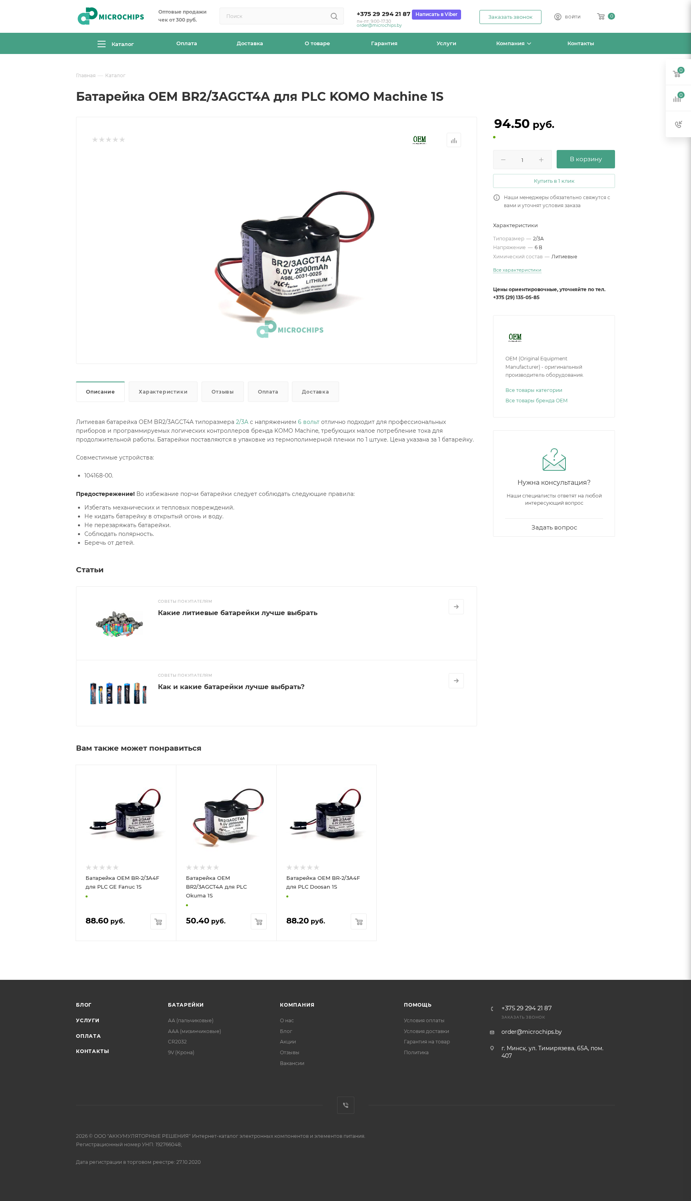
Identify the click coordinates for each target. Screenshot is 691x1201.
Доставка (315, 392)
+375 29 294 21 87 (383, 14)
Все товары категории (533, 390)
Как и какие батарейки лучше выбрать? (231, 687)
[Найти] (334, 16)
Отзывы (223, 392)
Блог (84, 1005)
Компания (297, 1005)
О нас (287, 1020)
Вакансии (292, 1063)
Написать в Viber (436, 14)
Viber (345, 1105)
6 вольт (309, 422)
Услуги (88, 1020)
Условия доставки (426, 1031)
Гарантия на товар (427, 1042)
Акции (288, 1042)
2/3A (242, 422)
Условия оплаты (424, 1020)
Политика (416, 1052)
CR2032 (177, 1042)
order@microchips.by (379, 25)
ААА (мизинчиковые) (194, 1031)
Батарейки (186, 1005)
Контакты (92, 1051)
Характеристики (163, 392)
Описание (100, 392)
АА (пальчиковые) (191, 1020)
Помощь (418, 1005)
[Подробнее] (456, 606)
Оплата (268, 392)
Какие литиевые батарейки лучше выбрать (238, 613)
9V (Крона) (181, 1052)
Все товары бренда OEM (536, 401)
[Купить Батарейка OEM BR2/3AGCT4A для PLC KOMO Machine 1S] (290, 250)
